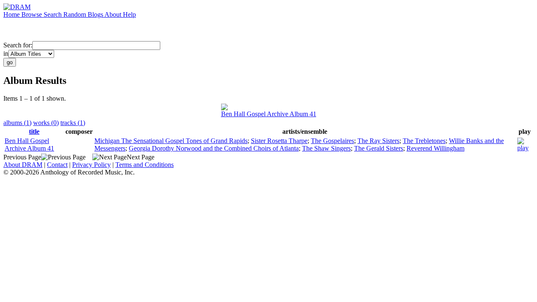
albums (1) (17, 122)
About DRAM (22, 164)
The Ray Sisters (378, 140)
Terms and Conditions (144, 164)
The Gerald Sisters (378, 148)
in (5, 53)
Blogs (96, 14)
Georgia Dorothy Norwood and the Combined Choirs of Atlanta (214, 148)
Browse (32, 14)
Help (129, 14)
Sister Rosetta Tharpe (279, 140)
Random (75, 14)
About (113, 14)
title (34, 131)
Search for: (17, 45)
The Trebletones (424, 140)
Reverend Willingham (435, 148)
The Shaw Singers (326, 148)
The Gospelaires (332, 140)
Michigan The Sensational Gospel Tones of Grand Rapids (171, 140)
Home (12, 14)
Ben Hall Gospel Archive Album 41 (268, 113)
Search (53, 14)
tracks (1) (72, 122)
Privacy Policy (91, 164)
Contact (57, 164)
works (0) (46, 122)
